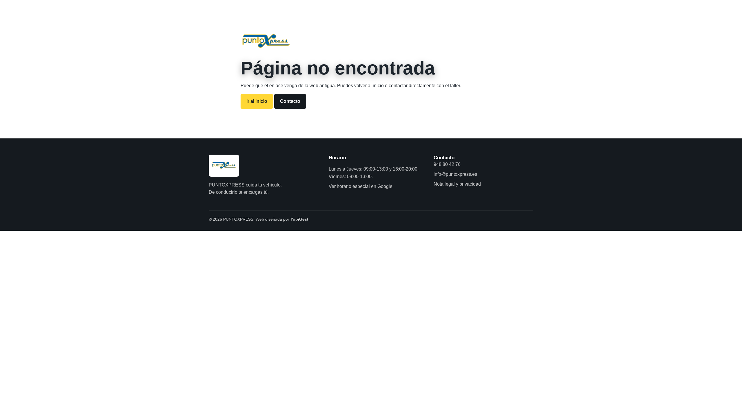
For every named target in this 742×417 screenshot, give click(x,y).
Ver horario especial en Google (360, 186)
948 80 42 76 (447, 164)
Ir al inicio (256, 101)
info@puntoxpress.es (455, 174)
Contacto (290, 101)
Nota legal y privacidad (457, 184)
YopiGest (299, 219)
